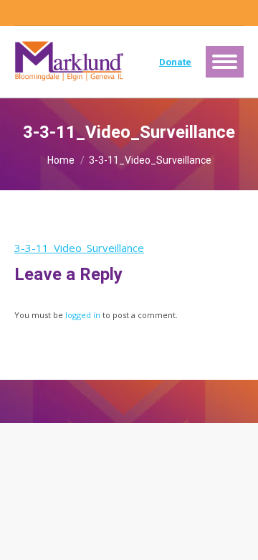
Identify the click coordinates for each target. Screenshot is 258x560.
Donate (175, 62)
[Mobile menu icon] (225, 62)
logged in (82, 314)
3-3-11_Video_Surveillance (79, 248)
